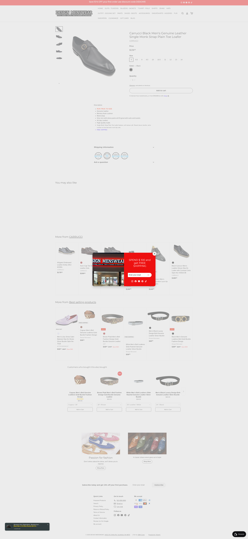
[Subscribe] (148, 275)
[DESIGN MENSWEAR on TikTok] (146, 281)
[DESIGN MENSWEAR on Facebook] (136, 281)
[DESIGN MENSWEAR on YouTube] (139, 281)
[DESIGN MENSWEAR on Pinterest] (142, 281)
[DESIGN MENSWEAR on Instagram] (132, 281)
